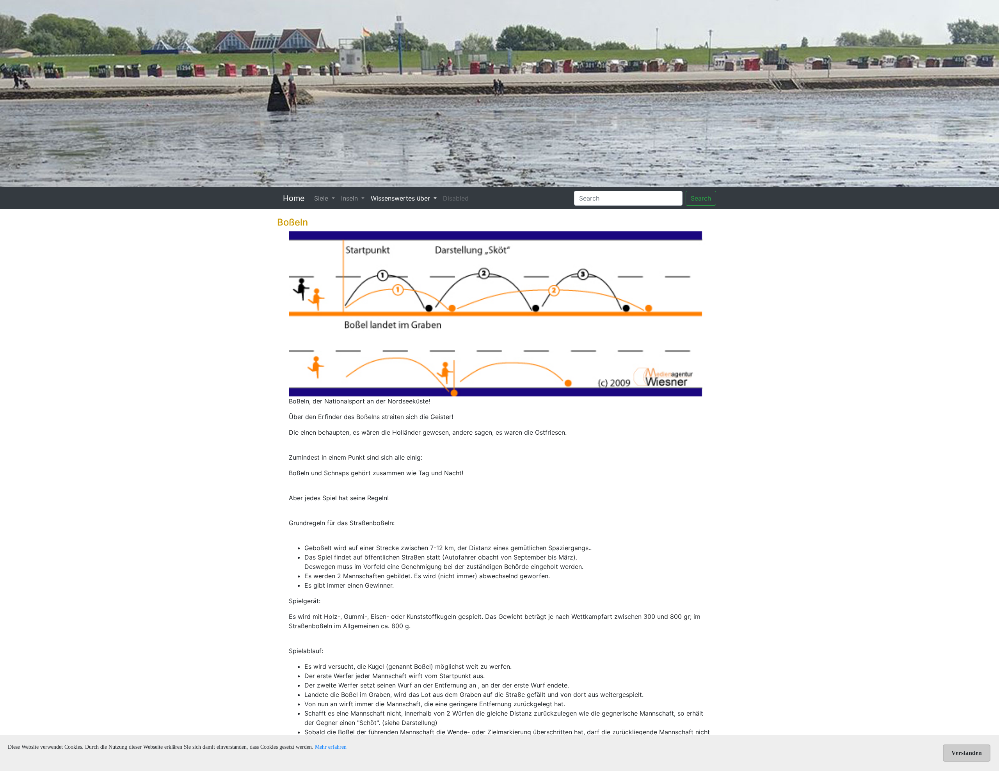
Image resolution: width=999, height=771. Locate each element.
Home (294, 198)
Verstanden (966, 753)
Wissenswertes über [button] (401, 198)
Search (701, 198)
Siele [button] (322, 198)
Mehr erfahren (331, 747)
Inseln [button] (350, 198)
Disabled (456, 198)
